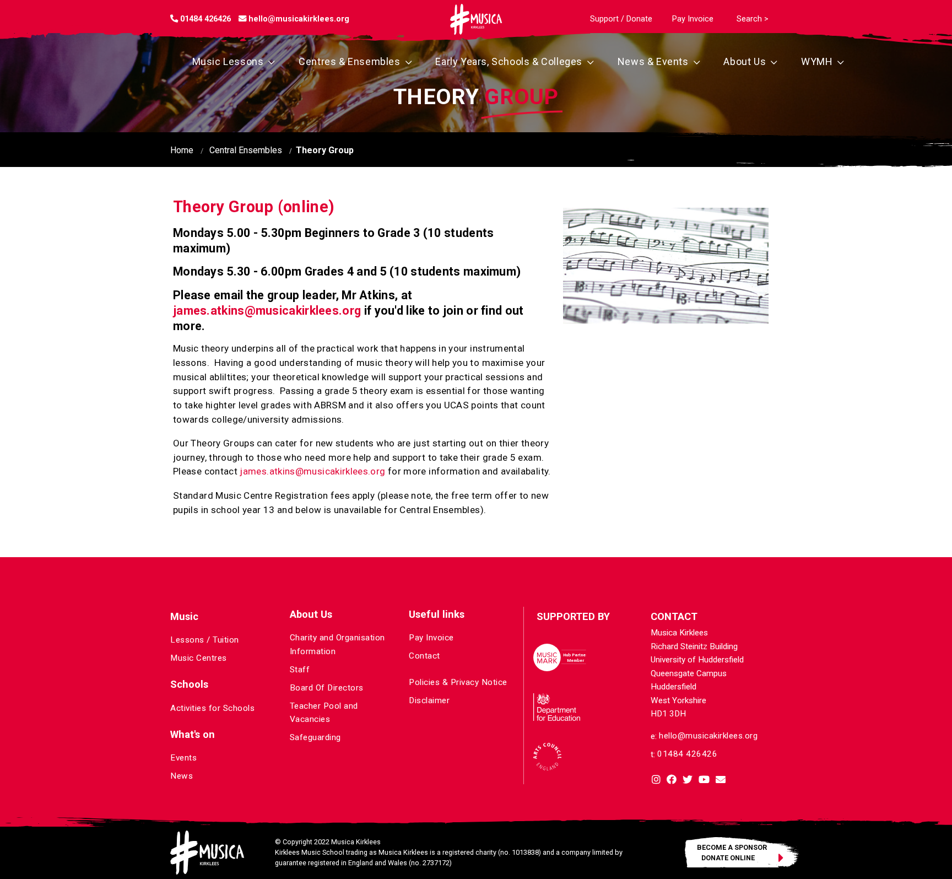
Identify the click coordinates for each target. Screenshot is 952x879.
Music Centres (198, 658)
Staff (300, 670)
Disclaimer (429, 700)
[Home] (476, 19)
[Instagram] (656, 780)
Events (183, 758)
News (181, 776)
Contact (424, 656)
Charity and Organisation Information (337, 644)
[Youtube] (704, 780)
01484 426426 (687, 754)
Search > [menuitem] (753, 19)
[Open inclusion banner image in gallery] (666, 265)
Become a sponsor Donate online (732, 852)
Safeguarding (315, 737)
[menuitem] (621, 19)
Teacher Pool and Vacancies (324, 712)
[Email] (721, 780)
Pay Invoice (431, 638)
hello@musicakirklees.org (708, 736)
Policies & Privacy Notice (458, 682)
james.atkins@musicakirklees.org (267, 310)
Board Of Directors (327, 688)
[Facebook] (672, 780)
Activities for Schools (212, 708)
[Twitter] (687, 780)
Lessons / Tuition (204, 640)
